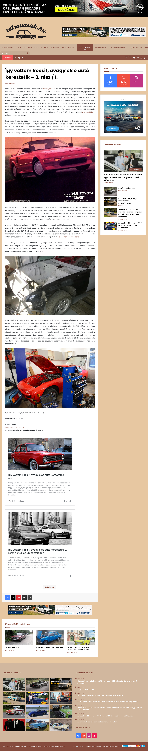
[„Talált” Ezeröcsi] (19, 637)
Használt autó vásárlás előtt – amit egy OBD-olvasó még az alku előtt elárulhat (123, 177)
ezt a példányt (88, 112)
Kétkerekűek (68, 48)
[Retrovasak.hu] (25, 32)
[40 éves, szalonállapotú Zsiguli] (50, 637)
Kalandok (99, 48)
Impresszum (96, 746)
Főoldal (88, 746)
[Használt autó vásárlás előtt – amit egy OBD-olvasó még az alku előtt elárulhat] (14, 684)
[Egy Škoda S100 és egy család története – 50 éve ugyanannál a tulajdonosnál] (37, 725)
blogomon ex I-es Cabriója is (70, 237)
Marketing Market (58, 746)
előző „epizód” (49, 89)
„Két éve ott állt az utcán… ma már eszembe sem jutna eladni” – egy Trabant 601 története (130, 213)
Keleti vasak (40, 48)
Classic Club (8, 48)
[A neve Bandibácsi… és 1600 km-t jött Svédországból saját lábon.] (110, 226)
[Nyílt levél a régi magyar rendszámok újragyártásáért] (110, 201)
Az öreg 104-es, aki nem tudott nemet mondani (31, 58)
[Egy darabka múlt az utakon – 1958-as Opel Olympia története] (61, 711)
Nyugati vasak (23, 48)
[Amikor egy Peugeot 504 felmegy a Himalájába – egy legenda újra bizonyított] (61, 725)
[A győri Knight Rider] (110, 191)
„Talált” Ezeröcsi (12, 647)
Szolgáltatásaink (116, 48)
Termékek (137, 48)
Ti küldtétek (84, 48)
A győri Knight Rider (126, 188)
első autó (50, 587)
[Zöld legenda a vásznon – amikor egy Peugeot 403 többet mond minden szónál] (14, 725)
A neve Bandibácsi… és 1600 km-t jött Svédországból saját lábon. (130, 225)
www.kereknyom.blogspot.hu (17, 427)
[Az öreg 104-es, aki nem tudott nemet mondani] (61, 698)
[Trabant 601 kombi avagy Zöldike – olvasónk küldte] (81, 637)
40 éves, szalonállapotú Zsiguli (49, 647)
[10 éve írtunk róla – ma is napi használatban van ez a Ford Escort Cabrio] (37, 711)
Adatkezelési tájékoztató (111, 746)
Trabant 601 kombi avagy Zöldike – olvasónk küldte (78, 648)
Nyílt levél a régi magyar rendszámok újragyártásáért (128, 200)
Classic (54, 48)
